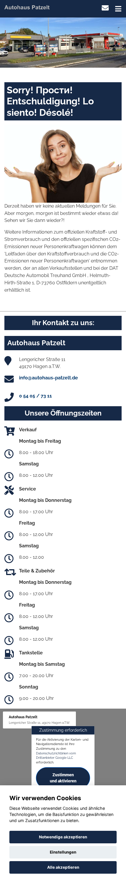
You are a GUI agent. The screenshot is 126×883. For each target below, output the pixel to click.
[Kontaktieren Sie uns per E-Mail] (105, 8)
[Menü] (118, 9)
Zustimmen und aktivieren (63, 777)
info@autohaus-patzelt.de (48, 378)
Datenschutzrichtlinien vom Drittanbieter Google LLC (56, 755)
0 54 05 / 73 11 (35, 396)
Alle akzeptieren (63, 867)
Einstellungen (63, 852)
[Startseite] (27, 7)
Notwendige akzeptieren (63, 837)
